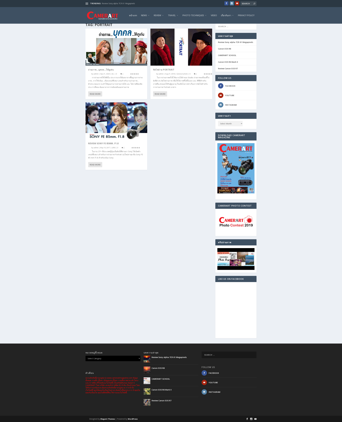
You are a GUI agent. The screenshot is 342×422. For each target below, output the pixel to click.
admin (96, 74)
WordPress (133, 419)
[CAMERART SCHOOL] (147, 380)
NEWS (144, 15)
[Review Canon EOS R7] (147, 402)
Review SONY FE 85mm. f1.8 (103, 143)
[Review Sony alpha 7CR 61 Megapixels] (147, 359)
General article (182, 74)
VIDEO (214, 15)
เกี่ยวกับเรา (226, 15)
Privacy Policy (246, 15)
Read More (95, 94)
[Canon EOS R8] (147, 370)
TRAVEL (172, 15)
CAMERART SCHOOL (227, 55)
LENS (113, 148)
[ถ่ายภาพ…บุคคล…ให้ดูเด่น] (116, 47)
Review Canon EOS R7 (228, 68)
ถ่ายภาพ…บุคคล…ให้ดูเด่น (101, 69)
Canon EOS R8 (224, 48)
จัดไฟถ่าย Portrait (163, 69)
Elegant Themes (107, 419)
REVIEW (157, 15)
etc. (113, 74)
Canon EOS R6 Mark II (228, 62)
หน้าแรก (133, 15)
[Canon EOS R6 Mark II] (147, 391)
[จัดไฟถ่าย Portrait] (181, 47)
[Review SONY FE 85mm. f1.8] (116, 120)
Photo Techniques (193, 15)
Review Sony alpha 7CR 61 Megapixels (118, 3)
